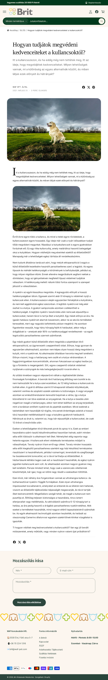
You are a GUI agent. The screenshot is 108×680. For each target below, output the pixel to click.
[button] (4, 12)
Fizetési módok (46, 657)
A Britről (43, 638)
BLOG (22, 30)
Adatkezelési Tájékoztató (51, 649)
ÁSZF (41, 645)
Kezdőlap (14, 30)
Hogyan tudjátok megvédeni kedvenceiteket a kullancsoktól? (55, 30)
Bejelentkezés (94, 3)
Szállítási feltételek (47, 653)
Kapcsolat (44, 641)
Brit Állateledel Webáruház (24, 677)
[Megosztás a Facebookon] (83, 87)
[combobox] (67, 21)
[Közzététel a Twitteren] (88, 87)
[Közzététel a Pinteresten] (93, 87)
